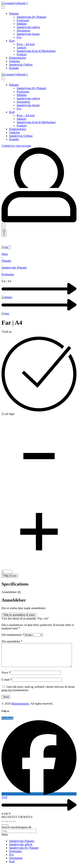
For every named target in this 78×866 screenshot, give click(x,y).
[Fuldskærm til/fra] (6, 821)
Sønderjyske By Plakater (24, 847)
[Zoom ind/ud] (3, 821)
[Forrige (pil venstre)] (3, 824)
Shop (5, 254)
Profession (8, 274)
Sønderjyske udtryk (20, 844)
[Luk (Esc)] (14, 821)
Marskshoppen (20, 703)
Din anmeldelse (12, 641)
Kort (12, 861)
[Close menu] (3, 78)
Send (6, 697)
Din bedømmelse (13, 634)
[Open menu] (3, 7)
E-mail (7, 679)
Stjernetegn (16, 858)
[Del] (10, 821)
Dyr (11, 854)
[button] (9, 247)
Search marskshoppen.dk (16, 827)
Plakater (6, 260)
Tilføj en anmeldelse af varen (19, 614)
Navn (6, 672)
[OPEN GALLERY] (5, 247)
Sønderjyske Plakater (14, 267)
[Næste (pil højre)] (6, 824)
